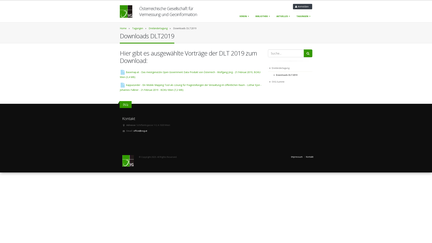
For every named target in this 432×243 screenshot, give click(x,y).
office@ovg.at (140, 130)
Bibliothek (261, 16)
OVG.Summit (277, 81)
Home (123, 28)
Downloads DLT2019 (286, 75)
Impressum (297, 156)
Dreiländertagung (158, 28)
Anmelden (303, 6)
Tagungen (302, 16)
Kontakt (309, 156)
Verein (243, 16)
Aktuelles (282, 16)
